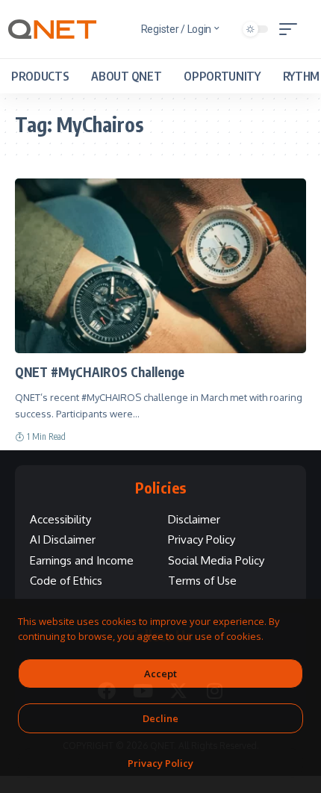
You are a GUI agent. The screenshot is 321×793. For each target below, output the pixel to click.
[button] (292, 29)
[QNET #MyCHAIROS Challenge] (160, 265)
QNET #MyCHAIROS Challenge (99, 372)
